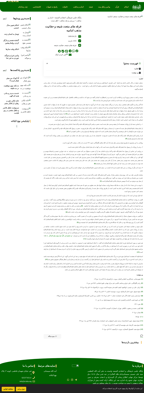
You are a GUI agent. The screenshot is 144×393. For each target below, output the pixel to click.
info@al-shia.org (26, 381)
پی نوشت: (135, 73)
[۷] (82, 206)
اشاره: (136, 69)
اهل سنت (54, 21)
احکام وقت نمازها (12, 49)
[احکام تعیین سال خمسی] (25, 26)
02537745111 (27, 378)
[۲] (66, 114)
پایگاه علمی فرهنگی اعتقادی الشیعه (68, 18)
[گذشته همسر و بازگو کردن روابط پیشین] (25, 41)
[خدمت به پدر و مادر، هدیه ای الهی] (25, 94)
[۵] (95, 163)
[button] (126, 7)
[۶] (101, 181)
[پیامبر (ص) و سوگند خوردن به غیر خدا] (25, 57)
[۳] (67, 131)
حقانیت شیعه (59, 45)
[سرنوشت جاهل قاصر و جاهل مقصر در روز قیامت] (25, 110)
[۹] (78, 222)
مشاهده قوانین (8, 389)
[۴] (126, 138)
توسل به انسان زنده (11, 34)
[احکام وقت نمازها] (25, 49)
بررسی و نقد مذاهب (67, 21)
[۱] (94, 100)
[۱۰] (46, 236)
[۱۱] (84, 239)
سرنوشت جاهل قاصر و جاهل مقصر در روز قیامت (11, 110)
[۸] (66, 212)
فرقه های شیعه (70, 45)
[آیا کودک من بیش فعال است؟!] (25, 79)
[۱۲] (138, 252)
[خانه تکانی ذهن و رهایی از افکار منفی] (25, 102)
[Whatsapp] (68, 379)
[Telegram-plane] (76, 379)
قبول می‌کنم (21, 389)
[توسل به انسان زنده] (25, 34)
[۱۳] (46, 259)
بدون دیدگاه (51, 336)
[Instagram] (72, 379)
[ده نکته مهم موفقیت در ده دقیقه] (25, 87)
